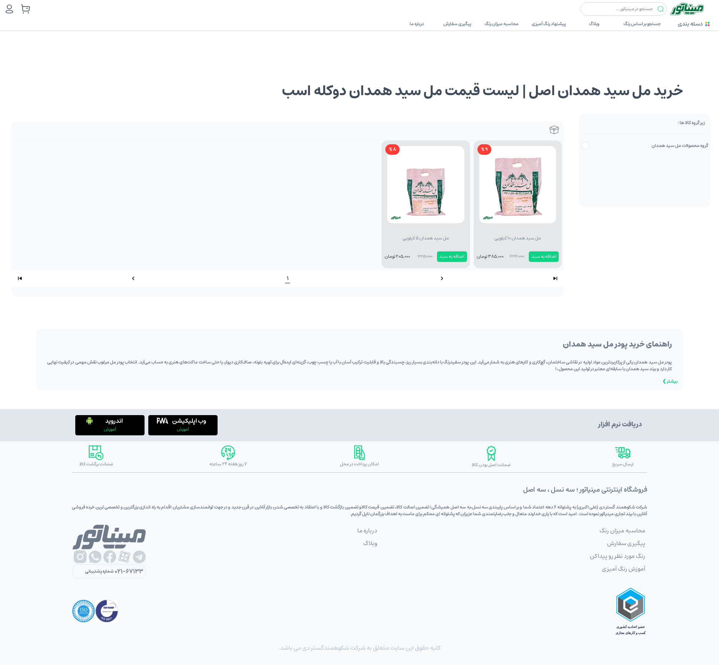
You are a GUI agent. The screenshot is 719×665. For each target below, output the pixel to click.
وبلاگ (594, 24)
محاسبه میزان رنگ (502, 24)
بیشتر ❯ (669, 381)
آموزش (183, 429)
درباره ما (417, 24)
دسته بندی (690, 24)
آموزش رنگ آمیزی (623, 568)
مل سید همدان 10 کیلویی (517, 238)
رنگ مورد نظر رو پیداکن (617, 556)
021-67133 (129, 571)
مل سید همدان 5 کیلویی (426, 238)
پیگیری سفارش (457, 24)
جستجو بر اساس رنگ (642, 24)
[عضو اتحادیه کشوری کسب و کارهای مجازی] (631, 611)
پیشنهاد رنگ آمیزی (549, 24)
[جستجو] (661, 9)
